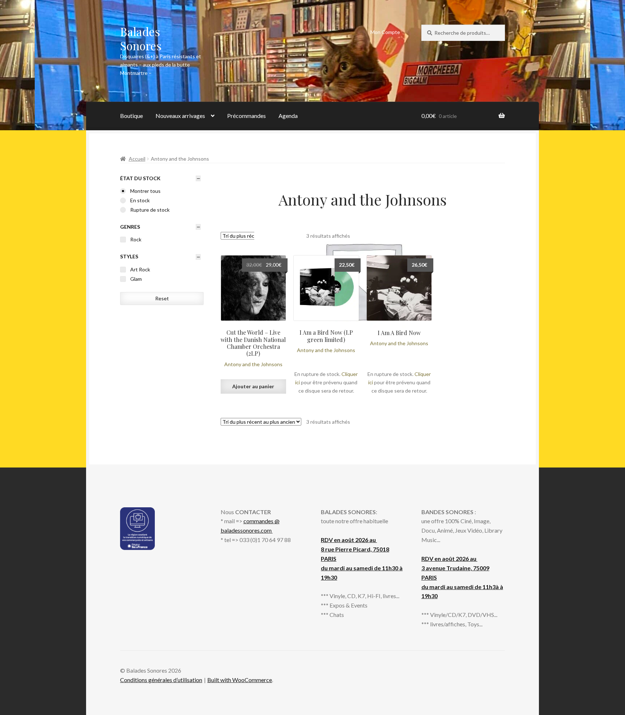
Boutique (131, 115)
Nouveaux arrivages (180, 115)
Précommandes (246, 115)
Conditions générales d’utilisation (161, 679)
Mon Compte (385, 32)
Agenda (288, 115)
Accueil (137, 159)
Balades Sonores (141, 38)
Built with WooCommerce (239, 679)
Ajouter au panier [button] (253, 386)
